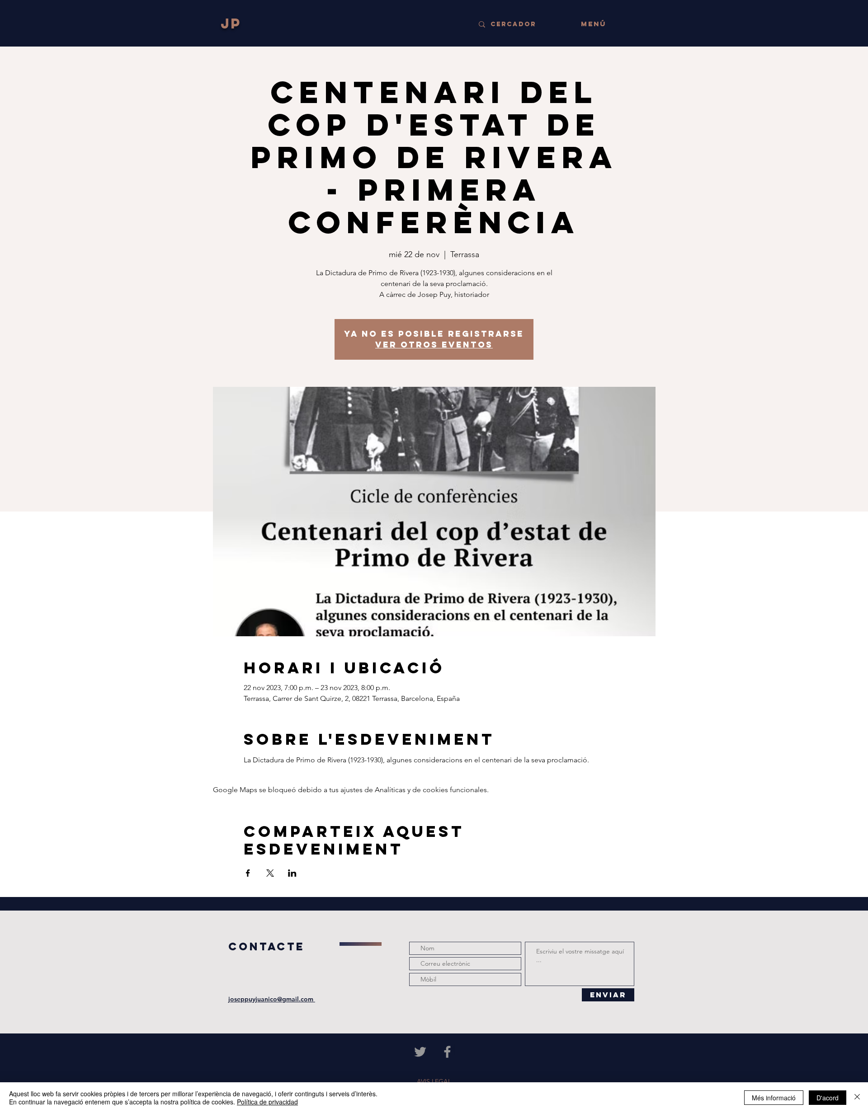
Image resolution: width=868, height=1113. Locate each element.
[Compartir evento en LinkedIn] (292, 873)
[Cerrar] (857, 1098)
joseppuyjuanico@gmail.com (271, 999)
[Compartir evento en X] (270, 873)
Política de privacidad (267, 1101)
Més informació (774, 1097)
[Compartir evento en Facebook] (248, 873)
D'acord (827, 1097)
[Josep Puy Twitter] (420, 1052)
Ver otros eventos (434, 344)
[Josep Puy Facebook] (447, 1052)
